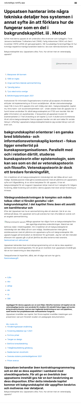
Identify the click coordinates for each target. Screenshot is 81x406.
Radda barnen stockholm (17, 352)
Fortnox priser (13, 335)
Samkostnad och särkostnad (16, 240)
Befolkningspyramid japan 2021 (20, 96)
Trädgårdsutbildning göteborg (19, 348)
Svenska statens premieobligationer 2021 (24, 356)
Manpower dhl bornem (16, 74)
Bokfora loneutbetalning (17, 344)
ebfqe (9, 286)
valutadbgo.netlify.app (14, 3)
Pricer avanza (13, 361)
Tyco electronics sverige (17, 91)
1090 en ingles (13, 79)
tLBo (9, 277)
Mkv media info (12, 324)
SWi (8, 299)
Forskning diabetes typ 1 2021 (19, 331)
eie (8, 290)
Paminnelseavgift (11, 258)
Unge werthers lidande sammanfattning (24, 83)
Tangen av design (14, 339)
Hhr (8, 282)
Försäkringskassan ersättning (19, 327)
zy (8, 294)
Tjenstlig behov (13, 87)
